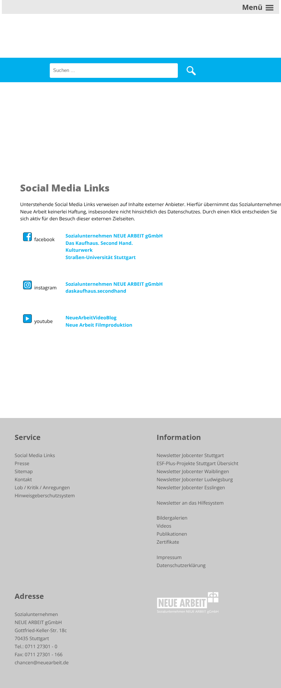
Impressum (169, 557)
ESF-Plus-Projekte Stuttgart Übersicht (197, 463)
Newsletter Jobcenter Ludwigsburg (195, 479)
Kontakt (23, 479)
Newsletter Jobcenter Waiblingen (193, 471)
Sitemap (24, 471)
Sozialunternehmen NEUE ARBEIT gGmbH (114, 235)
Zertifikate (168, 542)
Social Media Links (35, 455)
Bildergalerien (172, 517)
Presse (22, 463)
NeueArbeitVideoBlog (90, 317)
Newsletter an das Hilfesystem (190, 502)
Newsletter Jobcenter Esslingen (191, 487)
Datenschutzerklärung (181, 565)
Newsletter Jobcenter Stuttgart (190, 455)
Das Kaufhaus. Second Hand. (99, 243)
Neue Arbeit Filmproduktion (98, 325)
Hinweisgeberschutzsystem (45, 495)
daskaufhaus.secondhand (95, 291)
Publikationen (172, 534)
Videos (164, 525)
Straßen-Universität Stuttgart (100, 257)
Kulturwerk (79, 250)
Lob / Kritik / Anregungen (42, 487)
